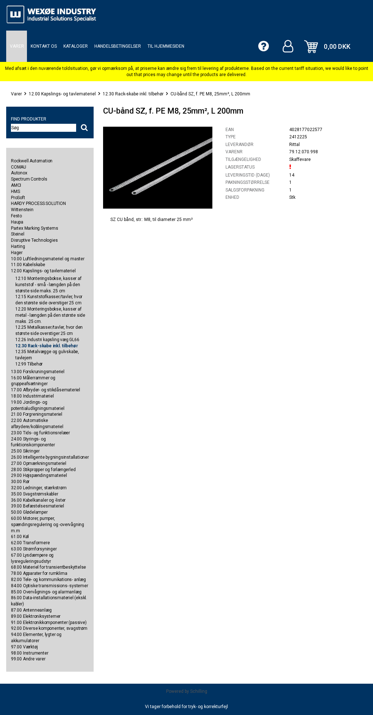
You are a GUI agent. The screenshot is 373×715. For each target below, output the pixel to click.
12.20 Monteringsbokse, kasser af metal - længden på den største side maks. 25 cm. (50, 315)
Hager (17, 252)
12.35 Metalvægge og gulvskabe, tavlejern (47, 354)
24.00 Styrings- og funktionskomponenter (33, 442)
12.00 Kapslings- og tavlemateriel (62, 93)
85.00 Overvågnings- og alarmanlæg (46, 591)
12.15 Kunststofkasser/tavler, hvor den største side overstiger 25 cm (48, 299)
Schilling (198, 691)
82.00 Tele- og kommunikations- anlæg (48, 579)
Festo (16, 215)
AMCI (16, 185)
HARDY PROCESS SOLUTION (38, 203)
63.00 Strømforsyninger (34, 549)
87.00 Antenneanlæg (31, 610)
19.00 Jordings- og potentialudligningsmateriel (37, 405)
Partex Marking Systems (34, 228)
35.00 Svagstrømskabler (34, 494)
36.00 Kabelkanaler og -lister (38, 500)
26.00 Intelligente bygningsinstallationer (50, 457)
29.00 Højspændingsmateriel (39, 475)
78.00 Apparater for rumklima (39, 573)
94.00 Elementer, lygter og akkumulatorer (36, 637)
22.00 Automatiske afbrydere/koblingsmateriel (37, 423)
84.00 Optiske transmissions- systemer (49, 585)
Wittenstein (22, 209)
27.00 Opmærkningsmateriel (38, 463)
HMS (15, 191)
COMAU (18, 167)
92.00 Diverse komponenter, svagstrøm (49, 628)
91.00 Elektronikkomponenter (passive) (49, 622)
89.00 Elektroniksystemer (35, 616)
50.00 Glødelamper (29, 512)
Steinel (17, 234)
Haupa (17, 222)
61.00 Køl (20, 536)
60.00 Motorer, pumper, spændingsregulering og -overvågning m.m (47, 524)
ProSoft (18, 197)
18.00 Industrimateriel (32, 396)
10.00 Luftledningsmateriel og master (48, 258)
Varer (16, 93)
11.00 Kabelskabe (28, 264)
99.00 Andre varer (28, 658)
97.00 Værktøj (24, 646)
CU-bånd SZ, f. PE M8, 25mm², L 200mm (210, 93)
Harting (18, 246)
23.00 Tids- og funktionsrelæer (40, 432)
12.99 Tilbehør (29, 364)
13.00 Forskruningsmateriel (37, 371)
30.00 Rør (20, 481)
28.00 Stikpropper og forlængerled (43, 469)
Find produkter (28, 119)
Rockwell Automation (31, 160)
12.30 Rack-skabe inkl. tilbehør (133, 93)
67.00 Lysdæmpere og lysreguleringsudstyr (32, 558)
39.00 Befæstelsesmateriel (37, 506)
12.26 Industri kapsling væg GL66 (47, 339)
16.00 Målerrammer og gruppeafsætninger (33, 381)
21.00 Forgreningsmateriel (36, 414)
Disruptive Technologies (34, 240)
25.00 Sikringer (25, 451)
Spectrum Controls (29, 179)
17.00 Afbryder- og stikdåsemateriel (45, 389)
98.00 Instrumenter (29, 653)
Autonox (19, 172)
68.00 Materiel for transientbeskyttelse (48, 567)
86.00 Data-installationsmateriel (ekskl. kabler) (49, 601)
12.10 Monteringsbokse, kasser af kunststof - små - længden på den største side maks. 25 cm (48, 284)
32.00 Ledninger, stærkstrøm (39, 487)
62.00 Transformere (30, 542)
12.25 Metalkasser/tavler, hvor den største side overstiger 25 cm (49, 330)
